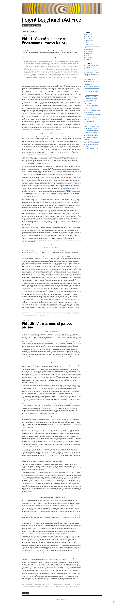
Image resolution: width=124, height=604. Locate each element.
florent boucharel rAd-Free (51, 19)
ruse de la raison (30, 315)
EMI (76, 312)
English (87, 36)
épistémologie (77, 584)
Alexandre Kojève (58, 312)
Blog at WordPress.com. (62, 599)
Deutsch (88, 34)
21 (61, 52)
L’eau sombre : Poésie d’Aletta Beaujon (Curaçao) (92, 111)
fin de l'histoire (37, 313)
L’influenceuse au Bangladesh (93, 70)
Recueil (87, 55)
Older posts (25, 593)
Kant (66, 313)
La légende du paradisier (91, 128)
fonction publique (43, 313)
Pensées (47, 312)
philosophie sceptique (56, 587)
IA (50, 313)
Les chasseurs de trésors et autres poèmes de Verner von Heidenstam (91, 82)
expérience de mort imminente (28, 313)
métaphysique (68, 586)
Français (47, 584)
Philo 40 (68, 190)
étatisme (68, 312)
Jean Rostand (51, 586)
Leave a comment (37, 312)
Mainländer (69, 313)
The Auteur (37, 25)
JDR (87, 42)
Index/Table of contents (28, 25)
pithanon (62, 587)
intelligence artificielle (60, 313)
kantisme (58, 586)
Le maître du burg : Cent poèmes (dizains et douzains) (91, 134)
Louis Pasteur (62, 586)
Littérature (88, 44)
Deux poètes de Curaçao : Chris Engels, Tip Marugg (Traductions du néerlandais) (91, 96)
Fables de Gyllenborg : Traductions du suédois (90, 78)
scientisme (73, 587)
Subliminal (88, 57)
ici (36, 108)
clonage (31, 586)
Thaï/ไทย (88, 59)
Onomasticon (89, 49)
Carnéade (27, 586)
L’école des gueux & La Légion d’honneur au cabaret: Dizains (92, 114)
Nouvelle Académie (76, 586)
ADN (60, 584)
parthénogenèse (25, 587)
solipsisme (42, 315)
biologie (23, 586)
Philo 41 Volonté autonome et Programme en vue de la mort (44, 40)
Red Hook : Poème (90, 108)
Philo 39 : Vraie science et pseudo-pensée (47, 325)
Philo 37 (26, 51)
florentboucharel (29, 312)
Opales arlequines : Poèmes (92, 148)
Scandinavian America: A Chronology (90, 138)
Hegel (48, 313)
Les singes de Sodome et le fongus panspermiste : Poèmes (91, 141)
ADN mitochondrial (65, 584)
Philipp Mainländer (75, 313)
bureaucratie (72, 312)
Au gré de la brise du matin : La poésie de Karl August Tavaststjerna (91, 67)
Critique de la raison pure (38, 586)
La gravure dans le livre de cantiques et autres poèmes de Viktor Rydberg (91, 74)
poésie (87, 53)
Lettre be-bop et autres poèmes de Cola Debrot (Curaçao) (90, 101)
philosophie (24, 315)
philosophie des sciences (46, 587)
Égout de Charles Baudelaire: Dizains (89, 121)
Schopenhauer (37, 315)
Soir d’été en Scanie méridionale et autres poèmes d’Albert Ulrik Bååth (91, 91)
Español (88, 38)
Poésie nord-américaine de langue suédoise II (91, 105)
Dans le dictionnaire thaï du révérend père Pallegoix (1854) (91, 125)
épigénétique (71, 584)
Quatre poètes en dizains (92, 132)
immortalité (53, 313)
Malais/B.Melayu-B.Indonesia (93, 46)
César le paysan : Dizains (92, 130)
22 (64, 52)
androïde (64, 312)
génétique (46, 586)
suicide (46, 315)
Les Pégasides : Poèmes (92, 150)
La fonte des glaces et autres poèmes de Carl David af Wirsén (91, 87)
